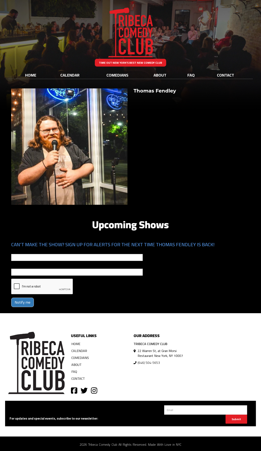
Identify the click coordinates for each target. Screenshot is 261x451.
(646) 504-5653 (149, 363)
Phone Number (21, 266)
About (160, 75)
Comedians (117, 75)
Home (30, 75)
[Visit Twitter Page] (84, 390)
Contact (225, 75)
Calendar (70, 75)
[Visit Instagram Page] (94, 390)
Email (15, 251)
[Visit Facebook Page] (74, 390)
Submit (236, 419)
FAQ (191, 75)
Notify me (22, 302)
